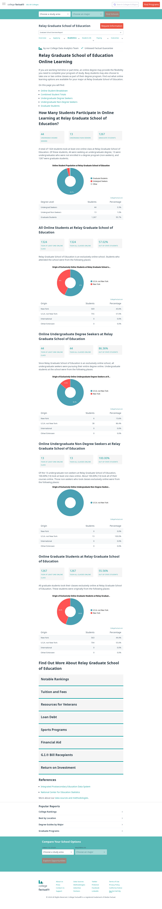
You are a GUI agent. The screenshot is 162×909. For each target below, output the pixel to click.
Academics (72, 38)
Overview (42, 38)
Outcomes (115, 38)
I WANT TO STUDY (49, 847)
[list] (45, 38)
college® (44, 887)
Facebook (95, 888)
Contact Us (60, 888)
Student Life (86, 38)
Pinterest (95, 885)
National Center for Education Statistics (60, 792)
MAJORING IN (80, 847)
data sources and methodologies (71, 798)
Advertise (77, 888)
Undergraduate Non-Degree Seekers (59, 102)
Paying (99, 38)
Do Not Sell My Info (115, 891)
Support (59, 891)
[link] (45, 38)
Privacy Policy (114, 885)
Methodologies (79, 885)
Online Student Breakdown (54, 90)
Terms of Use (114, 881)
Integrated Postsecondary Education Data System (65, 786)
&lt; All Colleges (32, 4)
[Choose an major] (88, 14)
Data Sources (78, 881)
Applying (56, 38)
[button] (111, 26)
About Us (59, 881)
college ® (16, 4)
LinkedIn (95, 891)
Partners (76, 891)
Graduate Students (50, 105)
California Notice (115, 888)
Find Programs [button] (151, 4)
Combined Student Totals (53, 94)
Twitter (94, 881)
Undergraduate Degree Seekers (57, 98)
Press (58, 885)
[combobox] (125, 4)
